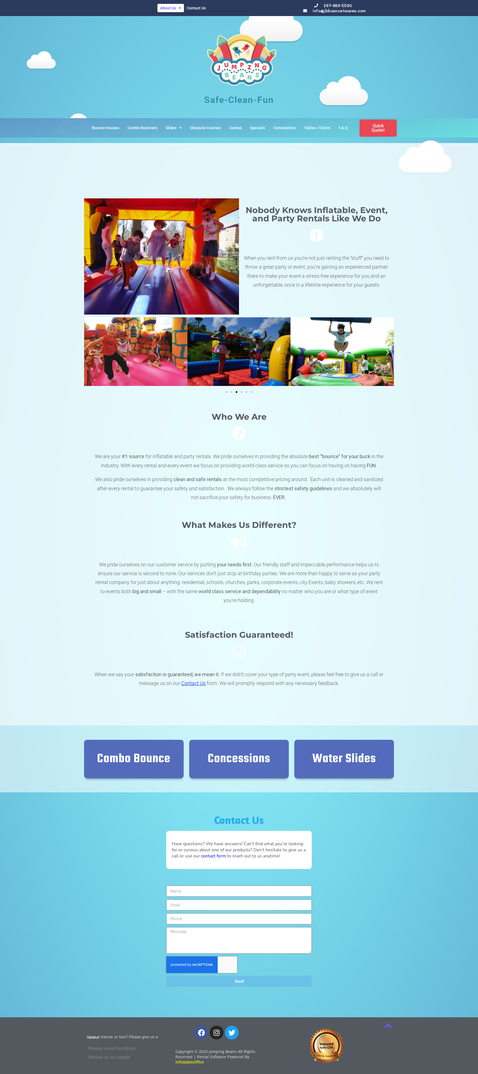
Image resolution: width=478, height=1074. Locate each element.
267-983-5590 (338, 5)
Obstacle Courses (205, 128)
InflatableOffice (189, 1062)
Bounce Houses (105, 128)
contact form (213, 856)
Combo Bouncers (142, 128)
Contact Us (196, 8)
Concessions (284, 128)
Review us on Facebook (112, 1048)
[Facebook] (201, 1032)
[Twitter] (232, 1032)
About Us (168, 8)
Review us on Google (109, 1057)
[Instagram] (217, 1032)
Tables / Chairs (317, 128)
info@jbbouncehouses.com (339, 10)
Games (235, 128)
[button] (90, 352)
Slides (171, 128)
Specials (257, 128)
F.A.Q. (344, 128)
